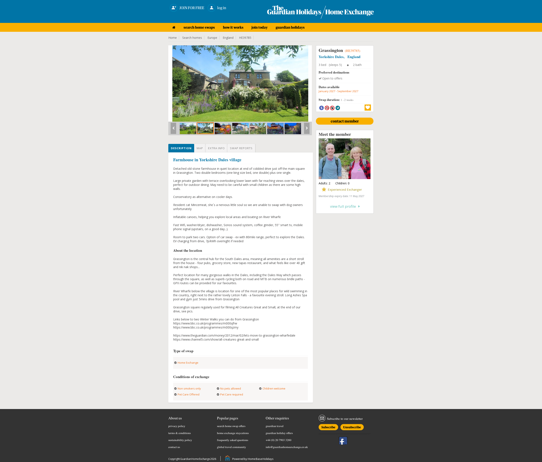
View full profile (344, 206)
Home (172, 38)
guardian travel (274, 426)
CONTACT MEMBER (345, 121)
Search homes (192, 38)
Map (200, 148)
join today (260, 27)
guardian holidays (290, 27)
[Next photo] (307, 130)
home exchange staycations (233, 433)
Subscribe (328, 426)
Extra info (216, 148)
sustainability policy (180, 440)
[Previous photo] (173, 130)
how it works (233, 27)
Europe (212, 38)
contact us (174, 447)
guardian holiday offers (279, 433)
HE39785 (245, 38)
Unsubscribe (352, 426)
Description (181, 148)
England (228, 38)
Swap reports (241, 148)
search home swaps (199, 27)
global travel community (231, 447)
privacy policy (176, 426)
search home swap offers (231, 426)
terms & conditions (179, 433)
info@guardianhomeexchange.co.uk (287, 447)
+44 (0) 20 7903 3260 (278, 440)
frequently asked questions (232, 440)
